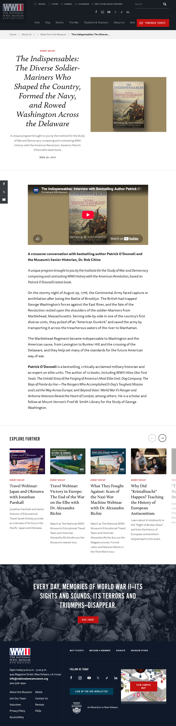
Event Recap (47, 50)
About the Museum (21, 692)
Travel (42, 4)
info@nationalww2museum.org (29, 679)
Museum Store (139, 650)
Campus (68, 4)
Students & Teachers (96, 22)
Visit (37, 22)
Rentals (39, 705)
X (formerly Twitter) (115, 12)
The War (74, 22)
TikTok (121, 12)
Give (132, 22)
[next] (162, 438)
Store (55, 4)
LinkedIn (127, 12)
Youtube (108, 12)
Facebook (96, 12)
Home (13, 34)
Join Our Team (18, 698)
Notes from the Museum (53, 34)
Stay (47, 22)
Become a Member (100, 650)
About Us (119, 22)
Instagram (102, 12)
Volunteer (15, 705)
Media (38, 692)
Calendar (84, 4)
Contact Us (41, 698)
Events (60, 22)
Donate (120, 650)
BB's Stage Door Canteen (109, 4)
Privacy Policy (17, 711)
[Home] (13, 11)
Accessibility (17, 717)
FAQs (38, 711)
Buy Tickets (77, 650)
